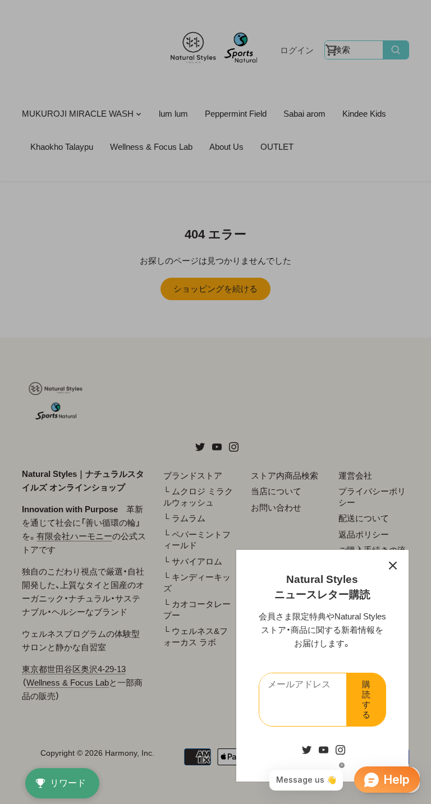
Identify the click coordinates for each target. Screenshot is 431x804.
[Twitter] (306, 749)
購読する (366, 699)
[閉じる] (392, 565)
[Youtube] (323, 749)
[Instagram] (340, 749)
